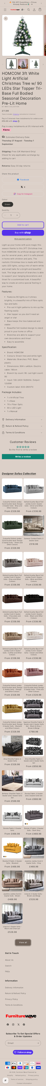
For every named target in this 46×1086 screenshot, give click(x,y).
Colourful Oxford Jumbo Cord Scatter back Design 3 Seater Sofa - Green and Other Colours (12, 541)
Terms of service (17, 1079)
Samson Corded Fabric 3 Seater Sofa (33, 539)
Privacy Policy (11, 999)
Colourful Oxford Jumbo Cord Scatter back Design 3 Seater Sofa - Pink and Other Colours (34, 688)
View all (23, 942)
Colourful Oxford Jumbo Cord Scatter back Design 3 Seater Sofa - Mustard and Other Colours (12, 725)
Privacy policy (33, 1075)
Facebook (24, 180)
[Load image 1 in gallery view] (11, 64)
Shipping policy (32, 1079)
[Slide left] (3, 64)
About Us (9, 960)
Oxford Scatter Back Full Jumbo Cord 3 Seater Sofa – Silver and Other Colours (33, 505)
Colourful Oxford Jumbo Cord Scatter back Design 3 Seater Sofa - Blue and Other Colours (12, 505)
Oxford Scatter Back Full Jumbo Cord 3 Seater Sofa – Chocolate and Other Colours (12, 615)
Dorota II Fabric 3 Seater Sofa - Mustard (12, 862)
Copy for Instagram (24, 194)
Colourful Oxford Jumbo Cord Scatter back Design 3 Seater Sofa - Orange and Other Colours (12, 688)
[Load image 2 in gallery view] (23, 64)
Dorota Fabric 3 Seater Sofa (12, 829)
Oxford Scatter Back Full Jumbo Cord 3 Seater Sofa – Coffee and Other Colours (12, 652)
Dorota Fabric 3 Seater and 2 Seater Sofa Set (34, 795)
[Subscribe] (38, 1043)
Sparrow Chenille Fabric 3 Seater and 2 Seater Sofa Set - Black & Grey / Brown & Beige (34, 725)
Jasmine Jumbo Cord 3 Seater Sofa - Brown (12, 895)
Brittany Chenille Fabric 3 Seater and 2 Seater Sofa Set (12, 795)
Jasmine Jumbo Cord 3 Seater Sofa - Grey (34, 862)
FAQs (7, 971)
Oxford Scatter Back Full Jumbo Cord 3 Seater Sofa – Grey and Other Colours (12, 578)
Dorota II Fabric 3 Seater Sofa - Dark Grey (33, 829)
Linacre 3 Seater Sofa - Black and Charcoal (12, 928)
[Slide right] (43, 64)
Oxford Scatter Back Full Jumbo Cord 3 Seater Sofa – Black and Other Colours (33, 615)
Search (8, 966)
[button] (5, 10)
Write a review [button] (23, 456)
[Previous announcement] (5, 3)
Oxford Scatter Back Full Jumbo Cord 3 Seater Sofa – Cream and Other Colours (33, 652)
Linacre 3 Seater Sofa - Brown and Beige (34, 895)
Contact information (24, 1083)
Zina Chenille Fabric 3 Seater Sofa (12, 760)
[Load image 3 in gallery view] (34, 64)
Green (7, 204)
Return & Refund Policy (15, 993)
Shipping (16, 114)
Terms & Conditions (14, 1005)
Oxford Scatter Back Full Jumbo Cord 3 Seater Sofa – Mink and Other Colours (33, 578)
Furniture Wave (21, 1072)
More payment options (23, 239)
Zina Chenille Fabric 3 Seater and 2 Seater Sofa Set (34, 761)
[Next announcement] (41, 3)
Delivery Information (14, 987)
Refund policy (20, 1075)
